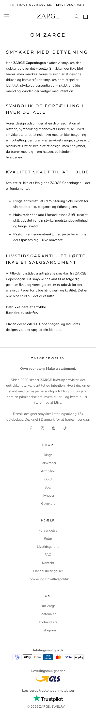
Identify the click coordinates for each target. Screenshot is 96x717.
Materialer (48, 614)
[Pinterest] (53, 428)
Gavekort (48, 503)
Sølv (48, 487)
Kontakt (48, 563)
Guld (48, 479)
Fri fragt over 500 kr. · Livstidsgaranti (48, 4)
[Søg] (77, 16)
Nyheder (48, 495)
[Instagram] (42, 428)
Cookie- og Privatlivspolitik (48, 579)
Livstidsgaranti (48, 546)
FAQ (48, 554)
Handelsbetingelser (48, 571)
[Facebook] (31, 428)
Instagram (48, 630)
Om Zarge (48, 606)
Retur (48, 538)
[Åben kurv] (85, 16)
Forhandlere (48, 622)
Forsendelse (48, 530)
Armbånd (48, 471)
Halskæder (48, 463)
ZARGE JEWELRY (51, 706)
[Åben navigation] (6, 16)
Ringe (48, 455)
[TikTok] (65, 428)
